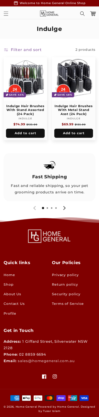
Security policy (66, 294)
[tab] (43, 208)
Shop (9, 284)
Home (9, 275)
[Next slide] (64, 208)
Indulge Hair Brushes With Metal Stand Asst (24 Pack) (74, 110)
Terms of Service (68, 303)
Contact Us (14, 303)
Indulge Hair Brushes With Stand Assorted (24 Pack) (25, 110)
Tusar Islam (52, 411)
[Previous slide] (34, 208)
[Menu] (6, 13)
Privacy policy (65, 275)
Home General (26, 406)
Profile (10, 313)
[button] (82, 13)
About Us (12, 294)
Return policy (65, 284)
